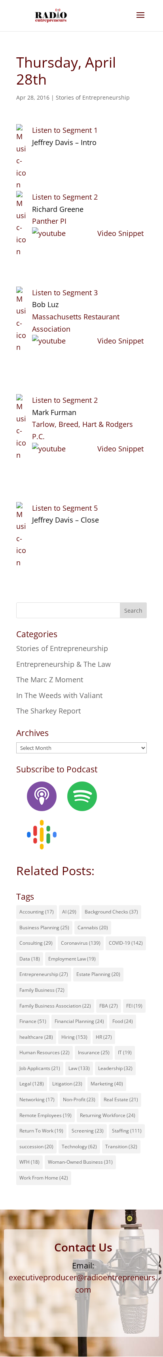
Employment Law (72, 958)
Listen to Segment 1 (65, 130)
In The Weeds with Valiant (59, 695)
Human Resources (44, 1052)
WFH (29, 1162)
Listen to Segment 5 (65, 508)
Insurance (94, 1052)
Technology (79, 1146)
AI (69, 911)
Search (133, 610)
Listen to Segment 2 (65, 197)
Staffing (127, 1130)
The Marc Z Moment (49, 679)
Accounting (36, 911)
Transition (121, 1146)
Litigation (67, 1083)
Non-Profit (79, 1099)
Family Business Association (55, 1005)
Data (29, 958)
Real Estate (121, 1099)
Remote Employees (45, 1115)
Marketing (107, 1083)
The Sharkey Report (48, 710)
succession (36, 1146)
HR (104, 1037)
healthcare (36, 1037)
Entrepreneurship (43, 974)
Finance (32, 1021)
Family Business (41, 990)
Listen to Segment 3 (65, 292)
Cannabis (93, 927)
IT (125, 1052)
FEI (134, 1005)
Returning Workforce (107, 1115)
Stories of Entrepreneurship (93, 97)
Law (79, 1068)
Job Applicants (39, 1068)
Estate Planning (98, 974)
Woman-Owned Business (80, 1162)
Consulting (36, 943)
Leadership (115, 1068)
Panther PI (49, 221)
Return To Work (41, 1130)
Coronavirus (80, 943)
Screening (88, 1130)
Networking (37, 1099)
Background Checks (111, 911)
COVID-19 (126, 943)
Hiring (74, 1037)
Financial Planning (79, 1021)
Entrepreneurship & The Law (63, 664)
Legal (31, 1083)
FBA (108, 1005)
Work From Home (43, 1177)
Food (122, 1021)
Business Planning (44, 927)
